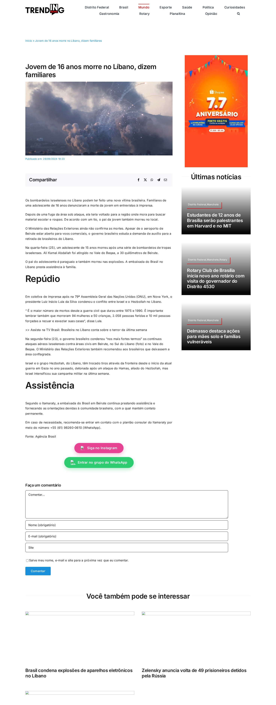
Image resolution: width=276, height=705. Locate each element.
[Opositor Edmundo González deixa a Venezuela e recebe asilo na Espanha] (79, 693)
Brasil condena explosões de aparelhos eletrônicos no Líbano (78, 673)
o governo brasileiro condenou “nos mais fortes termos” (101, 339)
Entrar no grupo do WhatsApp (102, 462)
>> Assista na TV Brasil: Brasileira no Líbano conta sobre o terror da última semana (86, 330)
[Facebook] (138, 180)
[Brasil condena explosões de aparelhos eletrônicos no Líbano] (79, 614)
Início (28, 40)
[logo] (44, 5)
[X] (145, 180)
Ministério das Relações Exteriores (65, 349)
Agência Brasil (45, 436)
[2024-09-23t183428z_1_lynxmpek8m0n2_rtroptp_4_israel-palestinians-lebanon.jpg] (99, 83)
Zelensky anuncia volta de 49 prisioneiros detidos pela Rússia (194, 673)
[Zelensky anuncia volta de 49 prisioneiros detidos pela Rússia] (196, 614)
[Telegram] (158, 180)
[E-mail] (165, 180)
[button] (238, 13)
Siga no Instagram (102, 448)
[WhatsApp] (152, 180)
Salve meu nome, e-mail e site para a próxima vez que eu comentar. (79, 560)
